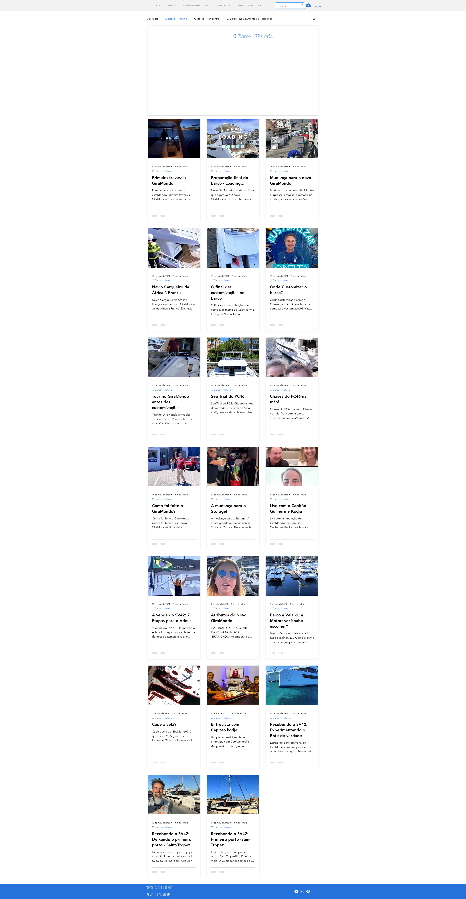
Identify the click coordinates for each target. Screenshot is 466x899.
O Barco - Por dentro (207, 18)
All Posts (152, 18)
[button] (314, 19)
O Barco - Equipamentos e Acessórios (249, 18)
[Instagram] (302, 891)
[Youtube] (296, 891)
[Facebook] (308, 891)
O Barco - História (176, 18)
